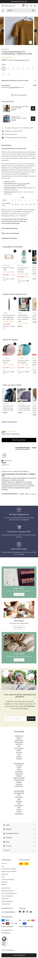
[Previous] (2, 30)
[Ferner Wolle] (19, 642)
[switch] (4, 944)
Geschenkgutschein (7, 930)
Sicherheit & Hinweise (9, 238)
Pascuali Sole (22, 184)
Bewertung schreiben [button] (19, 440)
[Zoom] (30, 42)
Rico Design (19, 774)
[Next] (35, 30)
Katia (19, 807)
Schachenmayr (19, 742)
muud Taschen (19, 748)
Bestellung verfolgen (8, 891)
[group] (19, 431)
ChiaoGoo (19, 801)
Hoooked (19, 765)
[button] (19, 57)
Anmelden (31, 719)
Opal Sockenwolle (19, 778)
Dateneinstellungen (7, 901)
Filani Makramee (19, 763)
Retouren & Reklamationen (9, 893)
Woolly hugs (19, 797)
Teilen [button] (26, 494)
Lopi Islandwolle (19, 793)
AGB (3, 877)
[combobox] (21, 10)
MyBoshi (18, 782)
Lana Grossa (19, 740)
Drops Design (19, 805)
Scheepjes (19, 784)
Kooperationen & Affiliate (9, 869)
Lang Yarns (19, 744)
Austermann (19, 772)
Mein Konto (5, 882)
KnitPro (19, 750)
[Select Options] (33, 108)
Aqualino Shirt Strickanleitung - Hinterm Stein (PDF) (19, 117)
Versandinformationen (10, 228)
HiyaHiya (19, 758)
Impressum (5, 874)
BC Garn (18, 756)
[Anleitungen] (19, 609)
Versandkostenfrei (20, 60)
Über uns (4, 863)
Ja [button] (19, 494)
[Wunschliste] (31, 5)
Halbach (18, 776)
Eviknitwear (5, 49)
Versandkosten (6, 888)
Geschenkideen (6, 933)
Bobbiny (19, 738)
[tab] (22, 448)
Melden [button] (22, 494)
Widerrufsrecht (6, 904)
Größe (4, 64)
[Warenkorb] (35, 5)
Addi (19, 799)
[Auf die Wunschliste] (15, 251)
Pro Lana (19, 752)
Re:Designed (19, 814)
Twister (19, 769)
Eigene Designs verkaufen (9, 871)
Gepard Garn (19, 786)
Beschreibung (6, 145)
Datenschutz (5, 899)
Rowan (19, 767)
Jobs (3, 866)
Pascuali (19, 809)
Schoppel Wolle (19, 780)
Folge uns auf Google (8, 879)
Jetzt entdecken (19, 594)
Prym (19, 795)
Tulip (19, 754)
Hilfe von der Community (10, 233)
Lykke (19, 803)
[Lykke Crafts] (19, 577)
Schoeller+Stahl (19, 791)
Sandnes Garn (19, 736)
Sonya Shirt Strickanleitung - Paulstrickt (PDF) (20, 107)
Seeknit (19, 811)
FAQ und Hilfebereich (8, 896)
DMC (19, 746)
